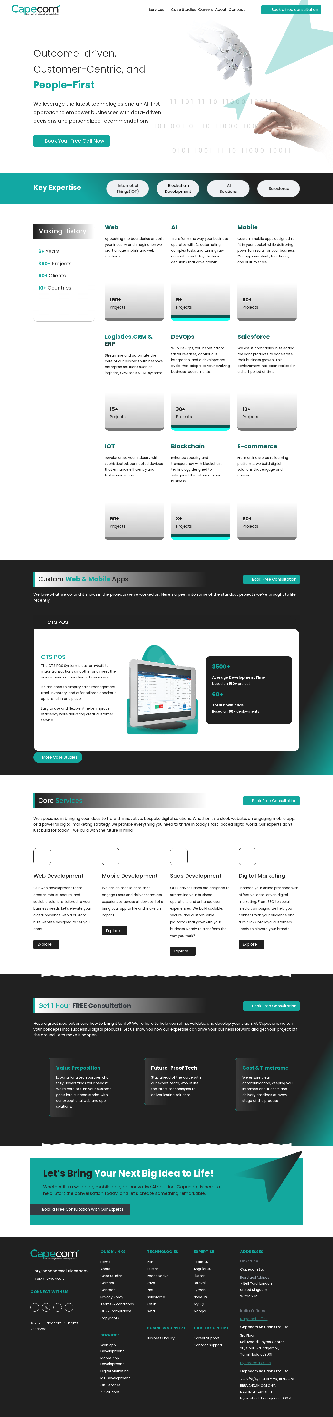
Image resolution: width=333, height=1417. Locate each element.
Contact (237, 9)
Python (200, 1290)
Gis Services (110, 1385)
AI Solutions (110, 1392)
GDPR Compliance (115, 1311)
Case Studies (183, 9)
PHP (150, 1261)
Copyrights (109, 1318)
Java (151, 1282)
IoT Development (115, 1378)
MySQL (199, 1304)
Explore (45, 944)
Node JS (200, 1297)
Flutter (152, 1268)
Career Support (207, 1338)
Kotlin (151, 1304)
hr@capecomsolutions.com (60, 1271)
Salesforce (156, 1297)
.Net (150, 1290)
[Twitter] (46, 1307)
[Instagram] (69, 1307)
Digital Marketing (114, 1371)
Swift (151, 1311)
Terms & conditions (117, 1304)
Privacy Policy (111, 1297)
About (221, 9)
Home (105, 1261)
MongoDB (202, 1311)
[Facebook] (34, 1307)
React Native (158, 1275)
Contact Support (208, 1345)
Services (156, 9)
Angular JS (202, 1268)
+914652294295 (48, 1279)
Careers (205, 9)
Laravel (200, 1282)
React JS (201, 1261)
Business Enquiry (161, 1338)
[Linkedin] (57, 1307)
